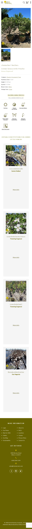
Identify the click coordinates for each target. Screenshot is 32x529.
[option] (16, 28)
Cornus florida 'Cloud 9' (16, 304)
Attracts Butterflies (14, 119)
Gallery (5, 435)
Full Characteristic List (16, 98)
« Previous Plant (5, 65)
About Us (21, 428)
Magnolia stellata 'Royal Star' (16, 372)
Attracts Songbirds (23, 119)
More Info (16, 189)
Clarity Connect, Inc (23, 524)
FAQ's (20, 430)
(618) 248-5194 (16, 460)
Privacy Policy (22, 438)
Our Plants (6, 430)
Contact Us (22, 440)
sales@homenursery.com (16, 466)
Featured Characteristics (16, 95)
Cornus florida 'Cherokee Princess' (16, 236)
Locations (21, 433)
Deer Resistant (5, 129)
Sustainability (6, 440)
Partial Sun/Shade (14, 108)
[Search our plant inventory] (24, 2)
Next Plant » (15, 65)
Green (10, 89)
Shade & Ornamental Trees (14, 77)
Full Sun (6, 108)
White (10, 87)
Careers (21, 435)
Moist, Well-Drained (6, 119)
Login (4, 428)
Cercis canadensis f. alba (16, 169)
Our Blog (5, 438)
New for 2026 (7, 433)
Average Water (23, 108)
